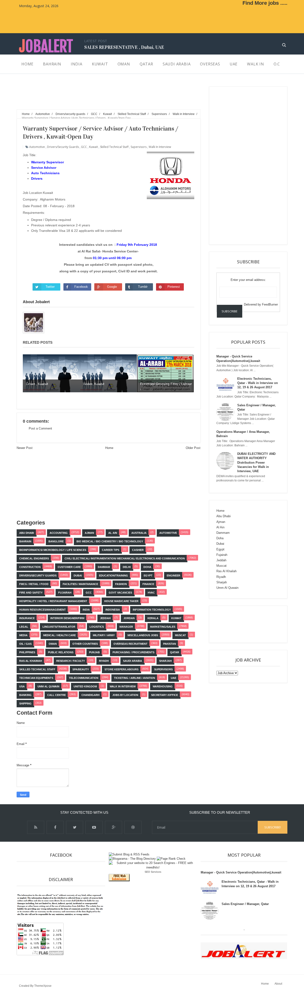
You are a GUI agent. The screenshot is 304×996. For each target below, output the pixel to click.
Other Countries (85, 643)
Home (109, 448)
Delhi (127, 567)
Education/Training (113, 575)
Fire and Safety (31, 592)
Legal (23, 626)
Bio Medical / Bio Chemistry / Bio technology (109, 541)
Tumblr (142, 286)
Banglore (56, 541)
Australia (139, 532)
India (86, 609)
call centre (56, 695)
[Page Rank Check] (171, 858)
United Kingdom (85, 686)
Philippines (27, 652)
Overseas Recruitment (130, 643)
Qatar (174, 652)
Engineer (173, 575)
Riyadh (104, 660)
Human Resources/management (42, 609)
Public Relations (60, 652)
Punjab (94, 652)
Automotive (37, 147)
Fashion (121, 584)
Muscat (180, 635)
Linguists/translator (59, 626)
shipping (25, 703)
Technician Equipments (36, 677)
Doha (147, 567)
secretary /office (164, 695)
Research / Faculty (70, 660)
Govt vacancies (120, 592)
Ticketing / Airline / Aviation (134, 677)
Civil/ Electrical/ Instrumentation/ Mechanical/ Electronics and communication (125, 558)
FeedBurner (270, 304)
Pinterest (173, 286)
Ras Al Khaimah (30, 660)
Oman (53, 643)
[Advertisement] (103, 97)
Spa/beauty (80, 669)
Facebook (81, 286)
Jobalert (46, 46)
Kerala (152, 618)
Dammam (104, 567)
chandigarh (90, 695)
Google (112, 286)
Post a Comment (40, 428)
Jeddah (105, 618)
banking (25, 695)
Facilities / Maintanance (80, 584)
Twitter (50, 286)
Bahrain (25, 541)
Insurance (27, 618)
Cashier (138, 549)
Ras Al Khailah (226, 571)
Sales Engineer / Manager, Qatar (245, 904)
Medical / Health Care (59, 635)
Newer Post (25, 448)
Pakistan (169, 643)
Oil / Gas (25, 643)
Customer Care (69, 567)
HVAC (151, 592)
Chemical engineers (34, 558)
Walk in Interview (160, 147)
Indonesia (112, 609)
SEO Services (153, 871)
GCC (84, 147)
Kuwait (93, 147)
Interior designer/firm (67, 618)
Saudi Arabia (132, 660)
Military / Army (104, 635)
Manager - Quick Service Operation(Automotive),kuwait (241, 872)
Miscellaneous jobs (143, 635)
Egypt (148, 575)
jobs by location (125, 695)
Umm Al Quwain (48, 686)
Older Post (193, 448)
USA (22, 686)
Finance (148, 584)
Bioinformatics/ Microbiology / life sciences (52, 549)
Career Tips (110, 549)
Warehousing (163, 686)
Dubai (78, 575)
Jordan (129, 618)
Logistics (97, 626)
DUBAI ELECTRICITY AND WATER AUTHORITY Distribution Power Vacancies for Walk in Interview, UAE (256, 462)
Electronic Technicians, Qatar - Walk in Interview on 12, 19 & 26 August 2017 (257, 383)
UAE (173, 677)
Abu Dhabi (26, 532)
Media (23, 635)
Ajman (89, 532)
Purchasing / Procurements (133, 652)
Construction (30, 567)
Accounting (59, 532)
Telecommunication (83, 677)
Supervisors (139, 147)
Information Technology (152, 609)
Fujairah (64, 592)
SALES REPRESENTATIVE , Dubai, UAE (124, 47)
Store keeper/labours (121, 669)
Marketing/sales (162, 626)
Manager (126, 626)
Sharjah (165, 660)
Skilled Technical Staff (114, 147)
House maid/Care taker (121, 601)
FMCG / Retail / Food (33, 584)
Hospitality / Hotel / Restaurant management (53, 601)
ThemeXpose (43, 985)
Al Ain (112, 532)
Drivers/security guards (63, 147)
